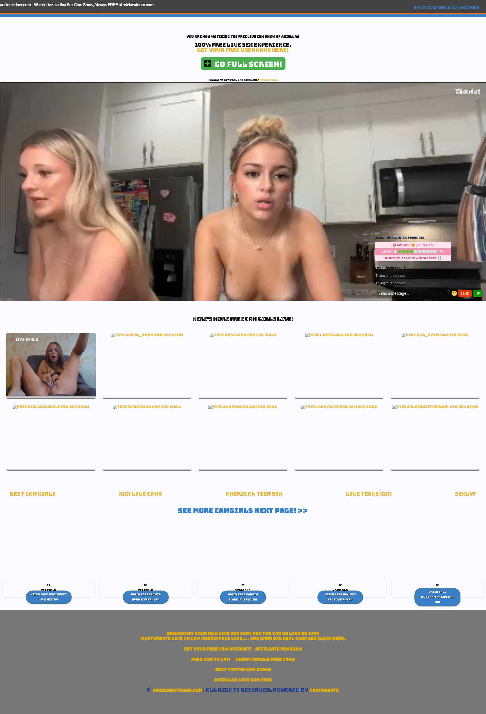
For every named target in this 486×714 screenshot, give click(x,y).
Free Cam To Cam (210, 659)
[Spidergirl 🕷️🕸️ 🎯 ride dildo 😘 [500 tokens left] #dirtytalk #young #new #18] (435, 334)
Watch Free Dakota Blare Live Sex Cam (243, 597)
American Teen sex (254, 493)
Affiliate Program (278, 649)
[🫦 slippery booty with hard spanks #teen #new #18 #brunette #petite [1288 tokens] (51, 406)
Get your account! (218, 649)
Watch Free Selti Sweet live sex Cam (48, 597)
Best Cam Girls (33, 493)
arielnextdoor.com (15, 4)
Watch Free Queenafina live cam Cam (437, 597)
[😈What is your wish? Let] (435, 406)
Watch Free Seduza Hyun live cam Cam (146, 597)
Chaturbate (324, 690)
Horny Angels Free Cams (265, 659)
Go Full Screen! (246, 64)
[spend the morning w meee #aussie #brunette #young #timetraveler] (243, 406)
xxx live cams (140, 493)
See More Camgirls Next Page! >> (243, 510)
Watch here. (268, 79)
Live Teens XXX (369, 493)
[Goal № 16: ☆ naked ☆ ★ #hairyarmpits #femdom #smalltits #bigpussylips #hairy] (147, 406)
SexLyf (465, 493)
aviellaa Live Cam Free (243, 680)
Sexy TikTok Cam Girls (243, 669)
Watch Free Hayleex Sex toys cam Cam (340, 597)
